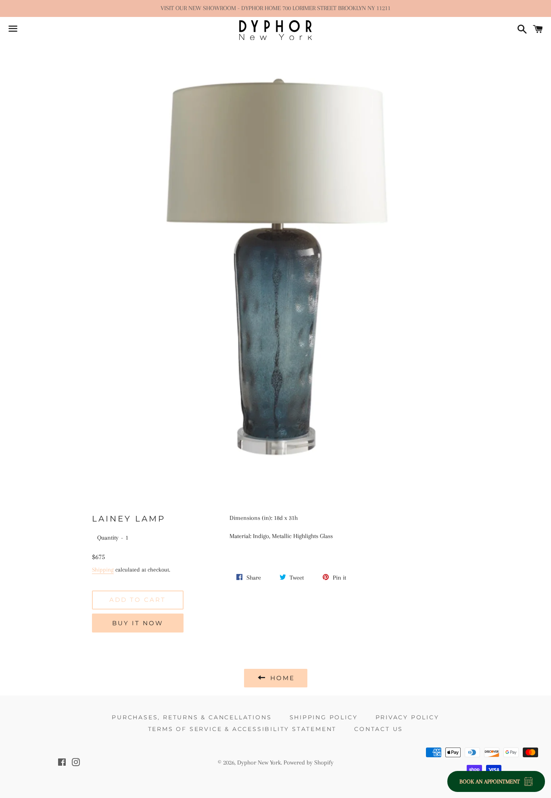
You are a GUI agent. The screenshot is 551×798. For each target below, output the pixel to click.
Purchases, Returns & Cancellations (191, 717)
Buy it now (137, 623)
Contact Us (378, 729)
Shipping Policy (324, 717)
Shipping (103, 569)
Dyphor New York (259, 762)
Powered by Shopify (309, 762)
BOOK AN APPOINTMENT (489, 781)
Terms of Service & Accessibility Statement (242, 729)
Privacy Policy (407, 717)
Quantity (108, 537)
